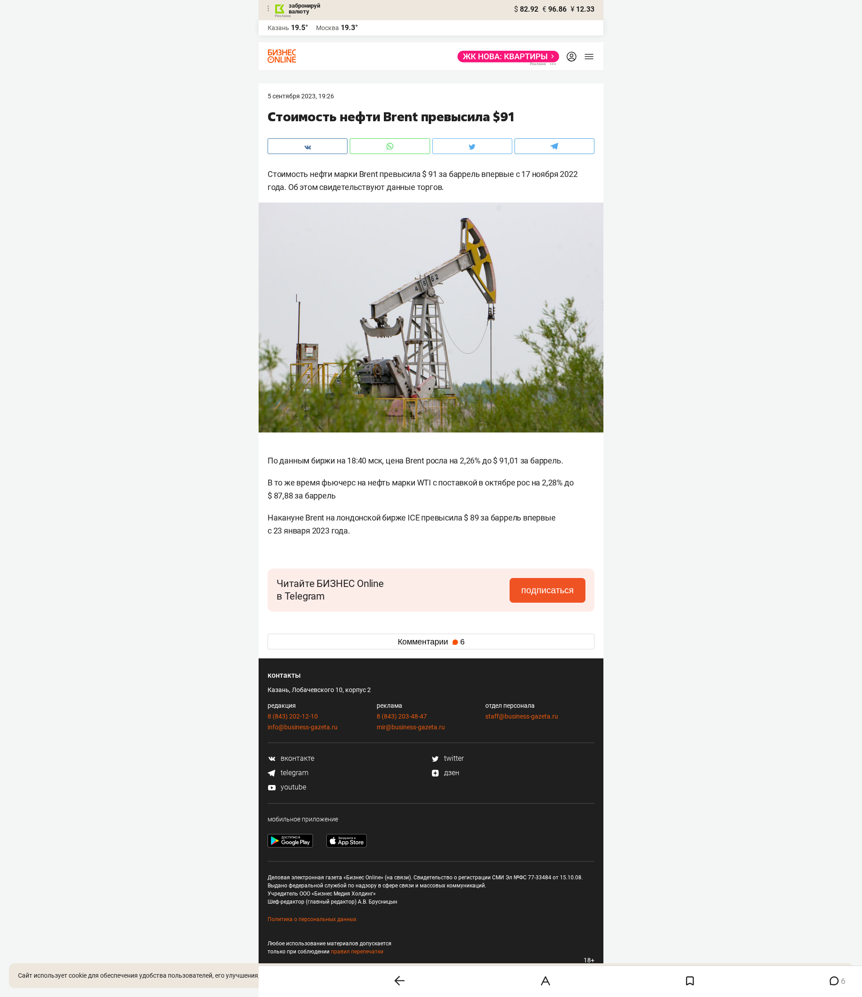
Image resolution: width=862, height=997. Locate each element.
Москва (327, 27)
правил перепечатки (357, 951)
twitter (453, 758)
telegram (293, 772)
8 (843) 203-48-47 (402, 716)
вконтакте (296, 758)
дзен (450, 772)
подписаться (547, 590)
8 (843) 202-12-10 (293, 716)
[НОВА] (505, 56)
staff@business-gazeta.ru (521, 716)
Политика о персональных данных (312, 919)
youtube (292, 787)
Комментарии (431, 641)
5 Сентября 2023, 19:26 (301, 96)
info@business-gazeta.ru (303, 727)
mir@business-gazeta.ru (411, 727)
